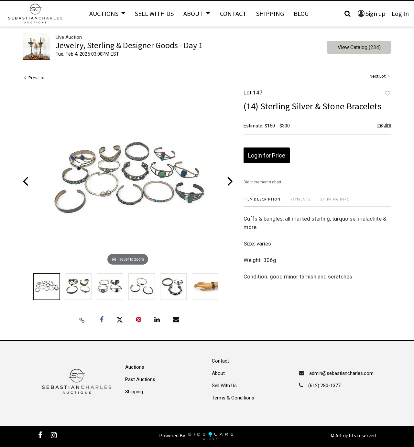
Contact (233, 13)
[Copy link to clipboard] (82, 320)
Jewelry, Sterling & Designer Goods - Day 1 (129, 45)
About (218, 373)
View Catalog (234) (359, 47)
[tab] (262, 201)
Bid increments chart (262, 182)
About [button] (193, 13)
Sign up (375, 13)
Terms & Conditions (233, 398)
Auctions (134, 367)
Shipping (270, 13)
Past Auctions (140, 379)
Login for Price (266, 155)
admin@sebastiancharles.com (341, 373)
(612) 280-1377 (324, 385)
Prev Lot (36, 78)
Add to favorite (387, 93)
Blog (301, 13)
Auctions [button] (104, 13)
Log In (400, 13)
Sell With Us (154, 13)
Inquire (384, 125)
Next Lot (378, 76)
